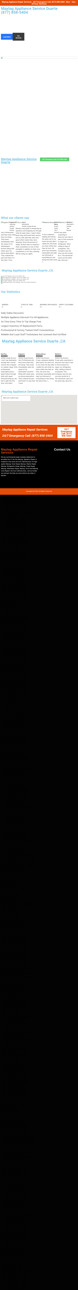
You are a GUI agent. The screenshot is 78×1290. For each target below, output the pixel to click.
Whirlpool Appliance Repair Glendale (14, 1115)
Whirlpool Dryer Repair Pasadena (13, 957)
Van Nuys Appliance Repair (10, 1060)
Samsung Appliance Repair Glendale (14, 1053)
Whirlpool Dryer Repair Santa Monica (14, 954)
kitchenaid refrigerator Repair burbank (15, 596)
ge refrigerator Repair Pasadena (12, 561)
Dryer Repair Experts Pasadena (12, 872)
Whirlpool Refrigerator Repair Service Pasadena (18, 1138)
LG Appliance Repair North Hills (12, 816)
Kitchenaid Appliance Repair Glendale (14, 738)
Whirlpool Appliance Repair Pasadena (14, 543)
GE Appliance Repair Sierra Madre (13, 929)
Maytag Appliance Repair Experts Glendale (16, 862)
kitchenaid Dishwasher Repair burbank (15, 605)
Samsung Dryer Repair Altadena (12, 690)
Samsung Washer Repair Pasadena (13, 1014)
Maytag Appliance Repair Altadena (13, 538)
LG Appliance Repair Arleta (10, 711)
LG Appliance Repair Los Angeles (13, 501)
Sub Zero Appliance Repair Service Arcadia (16, 1187)
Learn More (7, 37)
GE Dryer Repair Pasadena (10, 564)
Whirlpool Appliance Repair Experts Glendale (17, 867)
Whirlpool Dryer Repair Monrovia (13, 952)
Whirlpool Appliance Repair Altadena (14, 610)
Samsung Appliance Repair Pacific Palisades (17, 1214)
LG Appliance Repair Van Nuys (12, 1171)
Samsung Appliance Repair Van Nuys (14, 1175)
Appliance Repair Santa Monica (12, 1037)
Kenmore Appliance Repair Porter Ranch (15, 791)
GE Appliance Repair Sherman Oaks (14, 851)
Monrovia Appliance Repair (10, 998)
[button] (3, 368)
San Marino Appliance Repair (11, 895)
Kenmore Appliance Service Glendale (14, 782)
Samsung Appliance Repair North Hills (14, 812)
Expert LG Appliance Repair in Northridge (16, 853)
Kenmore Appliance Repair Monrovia (14, 989)
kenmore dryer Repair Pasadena (12, 591)
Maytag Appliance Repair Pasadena (13, 637)
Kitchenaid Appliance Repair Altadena (14, 651)
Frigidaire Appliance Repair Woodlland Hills (16, 842)
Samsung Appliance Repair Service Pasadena (17, 1145)
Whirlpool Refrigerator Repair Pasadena (15, 964)
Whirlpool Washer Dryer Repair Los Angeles (16, 513)
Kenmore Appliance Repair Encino (13, 1085)
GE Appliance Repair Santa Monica (13, 511)
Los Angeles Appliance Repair (11, 1046)
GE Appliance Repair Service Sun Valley (15, 1154)
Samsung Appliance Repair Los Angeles (15, 966)
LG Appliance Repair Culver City (12, 504)
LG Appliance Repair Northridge (12, 798)
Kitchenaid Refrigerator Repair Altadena (15, 655)
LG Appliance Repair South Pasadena (14, 830)
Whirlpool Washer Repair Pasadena (13, 938)
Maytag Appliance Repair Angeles (13, 1283)
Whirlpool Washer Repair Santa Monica (15, 936)
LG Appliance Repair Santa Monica (13, 497)
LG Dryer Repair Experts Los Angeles (14, 869)
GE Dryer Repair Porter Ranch (11, 913)
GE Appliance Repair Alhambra (12, 518)
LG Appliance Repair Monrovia (12, 931)
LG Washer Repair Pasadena (11, 1021)
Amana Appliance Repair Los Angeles (14, 1051)
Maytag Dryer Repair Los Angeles (13, 888)
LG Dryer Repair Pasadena (10, 908)
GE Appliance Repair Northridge (12, 844)
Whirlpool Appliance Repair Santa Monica (16, 768)
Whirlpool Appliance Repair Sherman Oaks (16, 766)
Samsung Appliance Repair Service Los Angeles (18, 1141)
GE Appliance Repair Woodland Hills (14, 925)
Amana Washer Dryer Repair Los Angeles (15, 515)
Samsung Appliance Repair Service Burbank (16, 1184)
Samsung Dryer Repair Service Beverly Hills (16, 1164)
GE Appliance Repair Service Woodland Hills (17, 1152)
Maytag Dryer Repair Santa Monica (13, 941)
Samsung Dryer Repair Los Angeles (13, 890)
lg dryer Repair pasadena (10, 547)
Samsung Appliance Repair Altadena (14, 614)
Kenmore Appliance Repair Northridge (14, 796)
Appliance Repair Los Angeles (11, 1263)
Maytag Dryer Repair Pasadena (12, 642)
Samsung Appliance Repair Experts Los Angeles (18, 858)
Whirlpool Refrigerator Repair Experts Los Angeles (19, 879)
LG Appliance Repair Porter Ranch (13, 803)
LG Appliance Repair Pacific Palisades (14, 1226)
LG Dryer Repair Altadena (10, 646)
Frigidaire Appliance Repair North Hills (15, 835)
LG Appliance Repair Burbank (11, 780)
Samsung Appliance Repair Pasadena (14, 580)
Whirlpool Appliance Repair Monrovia (14, 1000)
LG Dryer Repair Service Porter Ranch (14, 1168)
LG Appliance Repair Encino (11, 724)
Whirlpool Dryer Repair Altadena (12, 676)
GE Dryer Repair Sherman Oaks (12, 915)
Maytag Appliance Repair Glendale (13, 741)
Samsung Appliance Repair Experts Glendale (17, 865)
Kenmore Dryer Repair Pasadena (12, 665)
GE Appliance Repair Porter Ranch (13, 846)
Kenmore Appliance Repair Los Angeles (15, 524)
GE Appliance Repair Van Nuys (12, 849)
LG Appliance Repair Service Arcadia (14, 1196)
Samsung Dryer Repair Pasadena (12, 582)
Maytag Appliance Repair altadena (13, 598)
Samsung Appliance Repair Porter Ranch (15, 814)
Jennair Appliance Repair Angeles (13, 1288)
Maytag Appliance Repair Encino (12, 1049)
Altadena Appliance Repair (10, 1012)
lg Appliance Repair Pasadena (11, 570)
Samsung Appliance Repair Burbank (14, 718)
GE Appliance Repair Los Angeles (13, 520)
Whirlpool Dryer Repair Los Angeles (14, 950)
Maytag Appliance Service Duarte (19, 160)
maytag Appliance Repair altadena (13, 568)
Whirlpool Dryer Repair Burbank (12, 633)
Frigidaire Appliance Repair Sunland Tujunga (17, 837)
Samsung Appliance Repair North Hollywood (17, 1233)
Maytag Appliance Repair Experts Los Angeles (17, 860)
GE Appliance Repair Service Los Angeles (16, 1150)
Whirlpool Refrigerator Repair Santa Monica (16, 961)
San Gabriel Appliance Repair (11, 752)
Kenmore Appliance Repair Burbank (13, 1092)
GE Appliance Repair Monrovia (12, 927)
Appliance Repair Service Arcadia (13, 1189)
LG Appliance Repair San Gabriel (12, 754)
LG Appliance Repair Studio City (12, 828)
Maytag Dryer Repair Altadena (12, 600)
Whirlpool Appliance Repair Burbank (14, 628)
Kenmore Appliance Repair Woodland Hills (16, 1083)
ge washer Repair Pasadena (11, 559)
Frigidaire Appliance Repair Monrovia (14, 1023)
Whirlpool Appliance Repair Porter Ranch (15, 764)
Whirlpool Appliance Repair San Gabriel (15, 759)
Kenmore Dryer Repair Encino (11, 1210)
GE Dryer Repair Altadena (10, 626)
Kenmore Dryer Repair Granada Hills (14, 1207)
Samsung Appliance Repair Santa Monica (15, 968)
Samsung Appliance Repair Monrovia (14, 1003)
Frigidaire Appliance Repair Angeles (14, 1279)
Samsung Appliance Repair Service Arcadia (16, 1194)
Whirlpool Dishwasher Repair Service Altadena (17, 1205)
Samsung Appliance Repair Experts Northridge (18, 856)
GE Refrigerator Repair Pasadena (13, 1246)
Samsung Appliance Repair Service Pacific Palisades (20, 1148)
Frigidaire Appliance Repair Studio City (15, 839)
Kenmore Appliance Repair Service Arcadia (16, 1191)
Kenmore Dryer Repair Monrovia (12, 920)
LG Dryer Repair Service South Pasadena (15, 1166)
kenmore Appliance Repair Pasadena (14, 587)
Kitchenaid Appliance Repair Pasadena (15, 534)
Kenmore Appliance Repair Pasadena (14, 793)
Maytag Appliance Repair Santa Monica (15, 996)
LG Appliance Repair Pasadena (12, 508)
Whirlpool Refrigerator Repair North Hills (15, 959)
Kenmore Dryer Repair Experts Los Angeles (16, 876)
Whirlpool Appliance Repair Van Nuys (14, 1173)
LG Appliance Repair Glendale (11, 731)
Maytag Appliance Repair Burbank (13, 1095)
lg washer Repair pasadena (10, 550)
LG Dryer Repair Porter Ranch (11, 911)
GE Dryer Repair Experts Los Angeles (14, 874)
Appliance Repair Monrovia (10, 975)
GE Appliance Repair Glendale (11, 734)
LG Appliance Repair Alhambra (12, 527)
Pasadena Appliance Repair (11, 1010)
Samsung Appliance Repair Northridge (15, 807)
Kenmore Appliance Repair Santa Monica (15, 973)
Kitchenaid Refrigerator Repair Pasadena (15, 906)
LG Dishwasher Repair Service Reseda (14, 1200)
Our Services (18, 37)
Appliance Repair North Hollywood (13, 984)
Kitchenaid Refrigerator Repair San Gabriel (16, 902)
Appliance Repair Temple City (11, 982)
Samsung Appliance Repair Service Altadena (17, 1182)
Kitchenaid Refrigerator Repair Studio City (16, 904)
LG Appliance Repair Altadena (11, 612)
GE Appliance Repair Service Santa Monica (16, 1157)
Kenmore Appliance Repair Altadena (14, 541)
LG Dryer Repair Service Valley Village (14, 1161)
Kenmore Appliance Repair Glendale (14, 743)
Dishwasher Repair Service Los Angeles (15, 1198)
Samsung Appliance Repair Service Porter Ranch (18, 1143)
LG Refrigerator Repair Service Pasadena (15, 1136)
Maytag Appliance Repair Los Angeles (14, 1072)
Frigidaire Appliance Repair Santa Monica (16, 977)
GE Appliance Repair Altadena (12, 607)
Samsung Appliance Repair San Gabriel (15, 757)
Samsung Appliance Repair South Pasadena (16, 1260)
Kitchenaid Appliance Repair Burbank (14, 529)
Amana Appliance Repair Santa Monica (15, 1007)
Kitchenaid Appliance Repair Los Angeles (15, 1065)
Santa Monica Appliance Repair (12, 1028)
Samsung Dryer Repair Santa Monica (14, 945)
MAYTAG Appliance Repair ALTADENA (14, 566)
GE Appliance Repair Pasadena (12, 531)
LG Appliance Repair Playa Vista (12, 1129)
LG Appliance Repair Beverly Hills (13, 1258)
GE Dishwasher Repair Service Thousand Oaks (17, 1203)
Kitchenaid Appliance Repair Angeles (14, 1286)
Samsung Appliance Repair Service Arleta (16, 1180)
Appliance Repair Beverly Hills (11, 991)
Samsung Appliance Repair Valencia (14, 1237)
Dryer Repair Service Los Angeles (13, 1159)
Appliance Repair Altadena (10, 603)
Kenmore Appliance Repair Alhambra (14, 522)
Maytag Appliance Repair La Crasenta (14, 1076)
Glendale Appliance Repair (10, 1111)
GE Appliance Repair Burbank (11, 736)
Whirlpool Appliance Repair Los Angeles (15, 761)
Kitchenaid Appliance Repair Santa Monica (16, 1067)
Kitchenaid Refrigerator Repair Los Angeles (16, 899)
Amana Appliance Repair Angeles (13, 1281)
